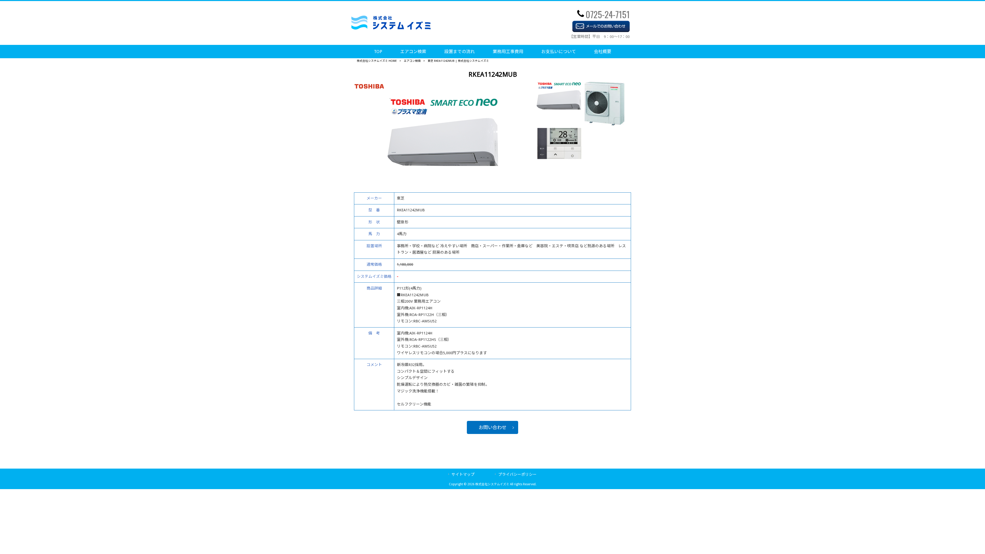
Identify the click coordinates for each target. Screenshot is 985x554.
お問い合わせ (492, 427)
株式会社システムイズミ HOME (377, 61)
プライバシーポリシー (517, 474)
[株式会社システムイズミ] (391, 28)
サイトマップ (463, 474)
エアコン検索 (412, 61)
